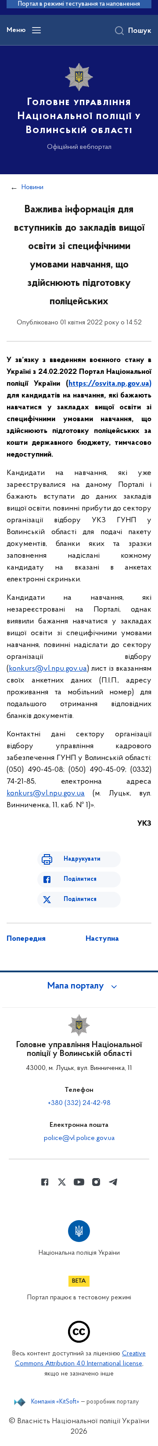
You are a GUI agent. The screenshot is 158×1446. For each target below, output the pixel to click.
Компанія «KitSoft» (55, 1402)
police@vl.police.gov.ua (79, 1138)
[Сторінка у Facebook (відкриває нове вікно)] (45, 1182)
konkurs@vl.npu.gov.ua (48, 669)
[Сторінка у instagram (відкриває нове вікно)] (96, 1182)
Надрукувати (82, 859)
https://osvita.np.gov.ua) (109, 384)
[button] (79, 986)
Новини (32, 187)
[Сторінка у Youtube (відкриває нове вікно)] (79, 1182)
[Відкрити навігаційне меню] (36, 30)
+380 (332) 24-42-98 (79, 1103)
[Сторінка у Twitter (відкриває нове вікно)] (62, 1182)
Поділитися (80, 879)
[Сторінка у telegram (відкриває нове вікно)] (113, 1182)
